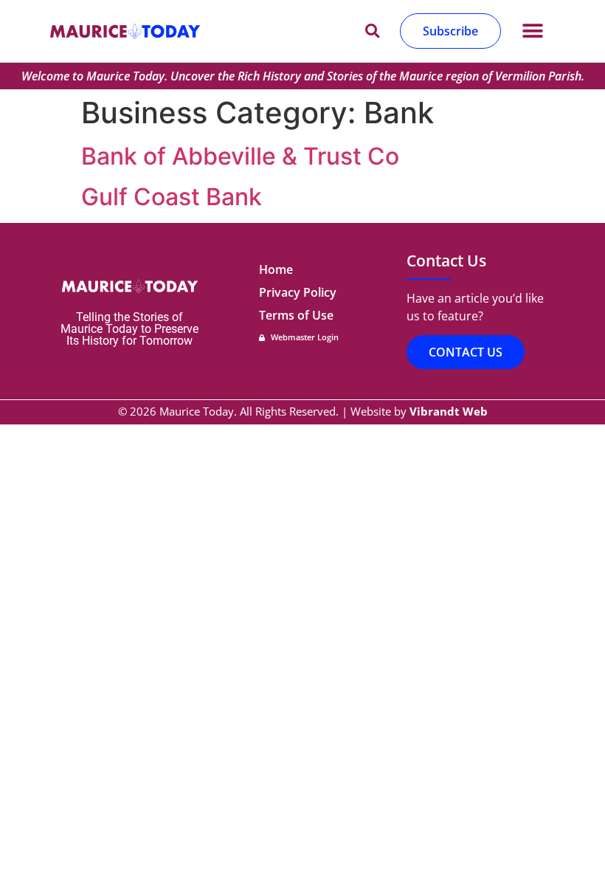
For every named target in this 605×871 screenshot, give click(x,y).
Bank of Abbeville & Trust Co (240, 156)
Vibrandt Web (448, 411)
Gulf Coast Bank (171, 196)
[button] (532, 31)
